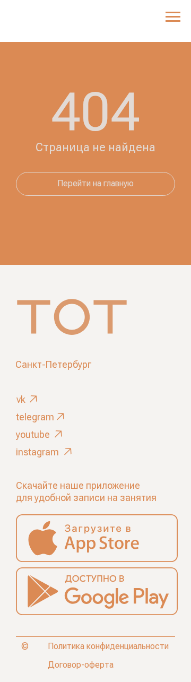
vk (20, 399)
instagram (37, 451)
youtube (33, 434)
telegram (35, 416)
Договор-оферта (81, 665)
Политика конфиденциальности (108, 646)
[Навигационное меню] (173, 17)
